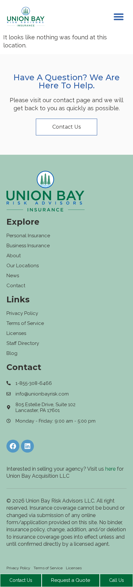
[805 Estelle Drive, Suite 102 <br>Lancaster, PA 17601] (8, 407)
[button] (119, 17)
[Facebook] (12, 446)
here (110, 469)
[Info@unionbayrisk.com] (8, 394)
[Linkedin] (27, 446)
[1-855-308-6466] (8, 383)
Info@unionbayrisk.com (42, 394)
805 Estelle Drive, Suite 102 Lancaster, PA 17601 (45, 407)
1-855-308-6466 (33, 383)
